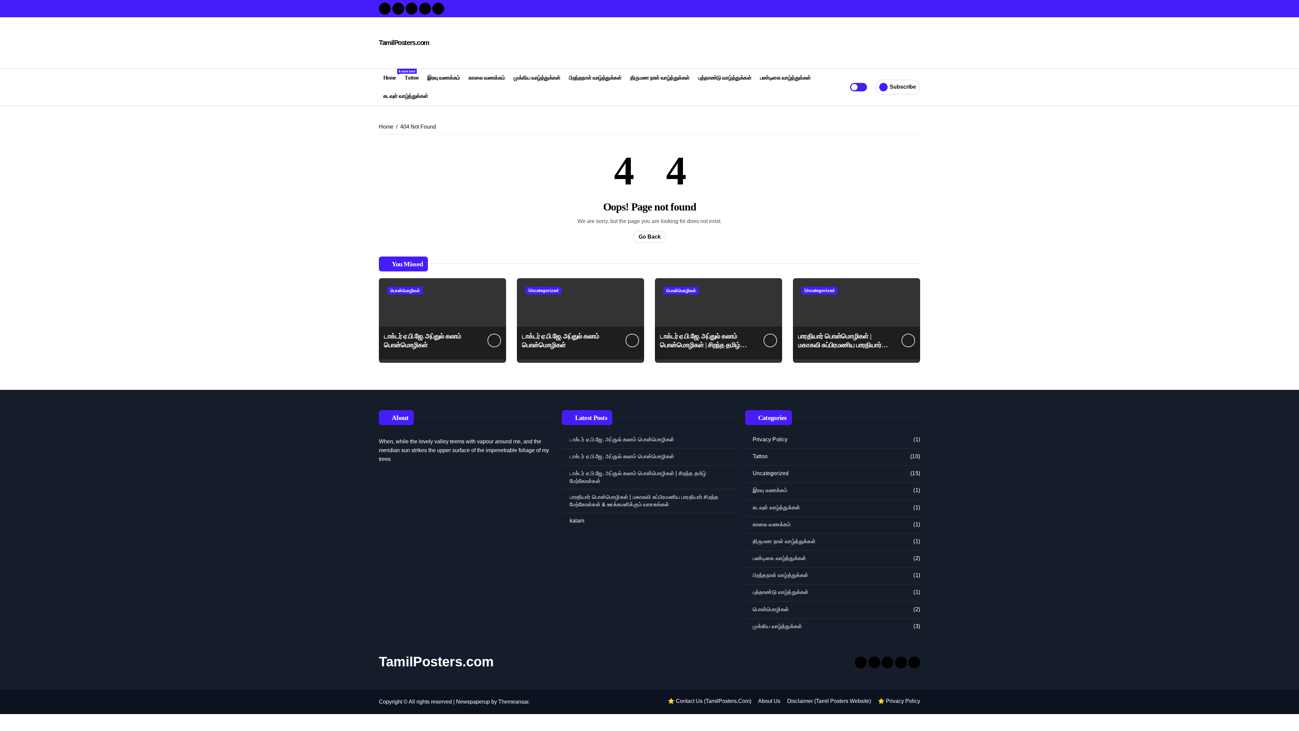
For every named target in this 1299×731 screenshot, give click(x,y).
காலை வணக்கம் (487, 78)
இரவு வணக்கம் (443, 78)
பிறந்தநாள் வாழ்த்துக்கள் (595, 78)
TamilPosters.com (404, 42)
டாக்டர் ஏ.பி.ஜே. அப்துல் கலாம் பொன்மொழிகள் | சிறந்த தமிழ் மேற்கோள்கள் (700, 344)
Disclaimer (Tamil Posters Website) (829, 701)
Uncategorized (543, 290)
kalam (577, 521)
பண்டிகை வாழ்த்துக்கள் (785, 78)
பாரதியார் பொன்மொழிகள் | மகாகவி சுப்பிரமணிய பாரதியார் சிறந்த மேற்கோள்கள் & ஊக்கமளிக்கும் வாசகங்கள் (644, 500)
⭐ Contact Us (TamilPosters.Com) (709, 701)
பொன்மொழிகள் (405, 290)
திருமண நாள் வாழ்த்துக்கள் (660, 78)
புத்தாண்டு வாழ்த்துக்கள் (724, 78)
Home (392, 75)
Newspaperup (473, 702)
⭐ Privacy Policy (899, 701)
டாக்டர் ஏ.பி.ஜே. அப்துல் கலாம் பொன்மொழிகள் (622, 439)
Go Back (650, 237)
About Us (769, 701)
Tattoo (411, 78)
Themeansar (513, 702)
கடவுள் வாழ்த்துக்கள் (405, 96)
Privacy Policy (770, 439)
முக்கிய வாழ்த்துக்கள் (537, 78)
